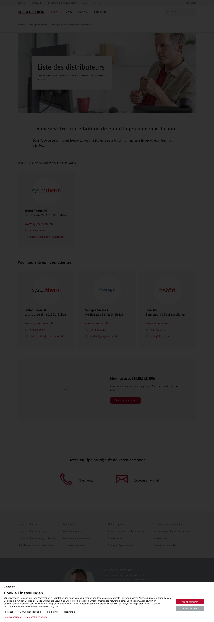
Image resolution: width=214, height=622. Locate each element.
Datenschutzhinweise (36, 617)
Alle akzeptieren (190, 601)
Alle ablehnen (190, 608)
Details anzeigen (12, 617)
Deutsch (8, 586)
